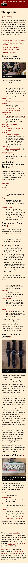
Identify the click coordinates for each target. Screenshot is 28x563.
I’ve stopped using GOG (13, 135)
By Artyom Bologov (7, 17)
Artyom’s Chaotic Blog (8, 2)
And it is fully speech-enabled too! (15, 517)
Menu (4, 5)
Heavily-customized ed (13, 149)
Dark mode (21, 2)
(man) (16, 543)
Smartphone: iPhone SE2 (11, 47)
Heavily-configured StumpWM (15, 101)
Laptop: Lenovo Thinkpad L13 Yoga (14, 40)
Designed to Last (14, 533)
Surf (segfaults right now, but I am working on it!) (15, 109)
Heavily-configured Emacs (14, 155)
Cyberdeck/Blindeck (9, 52)
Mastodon (9, 311)
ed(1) (7, 122)
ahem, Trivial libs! (19, 118)
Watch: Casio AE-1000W (11, 49)
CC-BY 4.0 (4, 549)
